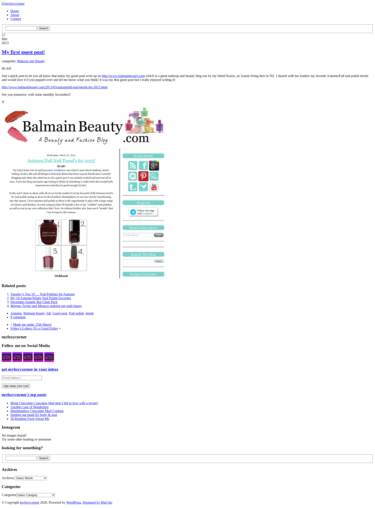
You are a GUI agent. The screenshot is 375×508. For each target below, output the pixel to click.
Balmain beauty (34, 313)
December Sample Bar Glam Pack (34, 302)
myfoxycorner (29, 502)
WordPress (73, 502)
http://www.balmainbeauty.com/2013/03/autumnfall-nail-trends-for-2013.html (54, 87)
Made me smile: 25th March (32, 324)
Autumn (16, 313)
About (14, 15)
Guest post (60, 313)
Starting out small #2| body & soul (33, 415)
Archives (8, 478)
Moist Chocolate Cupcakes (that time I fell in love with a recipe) (54, 403)
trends (90, 313)
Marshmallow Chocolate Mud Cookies (37, 411)
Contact (15, 19)
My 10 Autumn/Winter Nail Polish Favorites (40, 298)
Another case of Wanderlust (29, 407)
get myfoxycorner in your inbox (30, 369)
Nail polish (76, 313)
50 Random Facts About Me (29, 419)
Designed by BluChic (97, 502)
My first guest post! (23, 52)
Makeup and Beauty (31, 61)
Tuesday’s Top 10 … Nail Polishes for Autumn (42, 294)
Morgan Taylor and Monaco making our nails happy (46, 306)
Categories (9, 495)
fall (48, 313)
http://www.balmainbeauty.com (123, 76)
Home (14, 11)
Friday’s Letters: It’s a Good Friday (34, 328)
